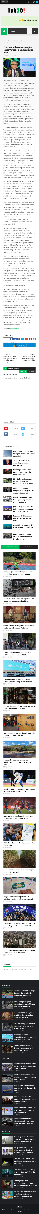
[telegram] (37, 2)
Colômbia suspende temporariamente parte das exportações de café (23, 490)
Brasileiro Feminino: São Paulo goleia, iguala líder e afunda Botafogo (23, 500)
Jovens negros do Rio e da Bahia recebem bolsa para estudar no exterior (23, 509)
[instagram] (34, 2)
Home (5, 41)
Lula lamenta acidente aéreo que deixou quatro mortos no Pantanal (25, 1161)
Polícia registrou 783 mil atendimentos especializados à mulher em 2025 (24, 537)
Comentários (28, 547)
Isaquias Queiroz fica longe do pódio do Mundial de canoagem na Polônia (24, 993)
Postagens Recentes (10, 547)
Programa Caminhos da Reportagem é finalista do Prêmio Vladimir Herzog (24, 1150)
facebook (31, 371)
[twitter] (31, 2)
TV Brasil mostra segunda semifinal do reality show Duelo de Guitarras (24, 1015)
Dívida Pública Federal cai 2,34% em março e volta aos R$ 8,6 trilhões (25, 1077)
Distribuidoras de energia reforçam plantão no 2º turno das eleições (24, 453)
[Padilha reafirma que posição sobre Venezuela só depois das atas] (22, 339)
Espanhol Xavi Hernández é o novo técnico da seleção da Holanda (24, 518)
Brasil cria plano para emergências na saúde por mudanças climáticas (24, 1004)
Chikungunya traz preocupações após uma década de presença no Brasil (25, 1183)
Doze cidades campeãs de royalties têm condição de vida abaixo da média (23, 527)
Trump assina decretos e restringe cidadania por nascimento (22, 463)
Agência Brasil (14, 329)
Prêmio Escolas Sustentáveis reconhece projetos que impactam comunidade (25, 1194)
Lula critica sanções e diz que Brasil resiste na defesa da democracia (25, 1172)
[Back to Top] (21, 1207)
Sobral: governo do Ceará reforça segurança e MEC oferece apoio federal (24, 1139)
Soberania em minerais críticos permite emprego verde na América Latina (24, 1121)
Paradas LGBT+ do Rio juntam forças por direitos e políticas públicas (25, 1099)
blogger (23, 371)
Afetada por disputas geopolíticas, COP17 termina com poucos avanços (25, 1037)
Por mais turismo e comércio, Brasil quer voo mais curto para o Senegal (25, 1110)
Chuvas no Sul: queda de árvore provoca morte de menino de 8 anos (23, 1048)
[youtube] (28, 2)
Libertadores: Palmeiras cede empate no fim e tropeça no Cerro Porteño (23, 481)
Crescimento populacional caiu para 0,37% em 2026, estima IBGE (24, 1026)
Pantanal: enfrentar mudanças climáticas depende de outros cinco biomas (17, 762)
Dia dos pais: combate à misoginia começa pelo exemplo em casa (22, 472)
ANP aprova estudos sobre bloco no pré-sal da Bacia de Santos (25, 1088)
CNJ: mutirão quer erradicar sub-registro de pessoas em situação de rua (25, 1066)
